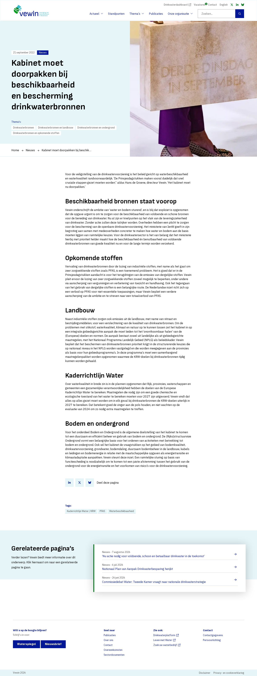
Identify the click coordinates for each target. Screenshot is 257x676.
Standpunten (116, 13)
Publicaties (156, 13)
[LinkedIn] (237, 5)
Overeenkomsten (113, 649)
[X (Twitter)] (231, 5)
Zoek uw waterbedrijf (165, 645)
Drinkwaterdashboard (176, 4)
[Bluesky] (242, 5)
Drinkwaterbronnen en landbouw (55, 127)
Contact (212, 4)
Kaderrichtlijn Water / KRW (81, 511)
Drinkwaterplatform (164, 635)
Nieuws (30, 150)
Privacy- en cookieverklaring (228, 672)
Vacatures (199, 4)
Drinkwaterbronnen (23, 127)
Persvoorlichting (212, 640)
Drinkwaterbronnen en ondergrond (96, 127)
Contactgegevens (213, 635)
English (224, 4)
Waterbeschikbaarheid (121, 511)
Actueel (96, 15)
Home (15, 150)
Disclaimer (204, 672)
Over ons (108, 640)
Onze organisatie (178, 15)
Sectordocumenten (114, 654)
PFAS (102, 511)
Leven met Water (162, 640)
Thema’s (135, 15)
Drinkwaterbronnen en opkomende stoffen (36, 133)
